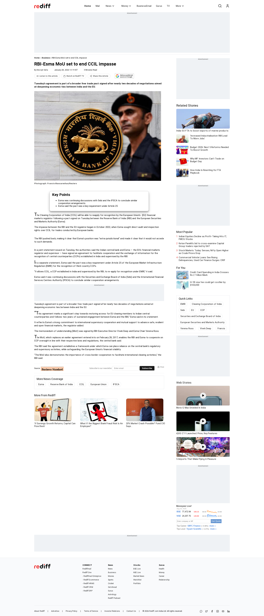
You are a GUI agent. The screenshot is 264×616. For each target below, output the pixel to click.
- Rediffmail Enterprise (91, 576)
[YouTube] (223, 611)
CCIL (81, 384)
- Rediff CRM (87, 587)
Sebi (182, 310)
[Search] (220, 6)
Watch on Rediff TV (75, 76)
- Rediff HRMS (88, 583)
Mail (98, 6)
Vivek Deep (205, 328)
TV (168, 6)
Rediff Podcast (114, 598)
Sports (111, 580)
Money (124, 6)
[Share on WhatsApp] (201, 611)
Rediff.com (153, 611)
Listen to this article (49, 76)
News (108, 6)
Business (46, 58)
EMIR (182, 304)
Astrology (112, 594)
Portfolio (137, 583)
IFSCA (116, 384)
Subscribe (147, 368)
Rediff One (86, 572)
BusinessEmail (144, 6)
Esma (41, 384)
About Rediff (39, 611)
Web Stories (183, 382)
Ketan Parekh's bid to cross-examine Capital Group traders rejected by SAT (201, 245)
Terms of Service (91, 611)
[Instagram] (217, 611)
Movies (111, 576)
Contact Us (131, 611)
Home (87, 6)
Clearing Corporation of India (207, 304)
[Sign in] (227, 6)
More (178, 6)
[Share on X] (206, 611)
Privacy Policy (71, 611)
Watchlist (137, 580)
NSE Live (137, 572)
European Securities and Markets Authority (202, 322)
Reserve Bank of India (61, 384)
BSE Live (137, 569)
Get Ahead (112, 587)
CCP (202, 310)
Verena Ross (187, 328)
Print (162, 367)
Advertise (55, 611)
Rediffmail (86, 569)
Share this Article (100, 76)
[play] (203, 396)
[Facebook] (212, 611)
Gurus (159, 6)
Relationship (164, 580)
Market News (138, 576)
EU (192, 310)
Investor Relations (112, 611)
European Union (98, 384)
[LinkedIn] (228, 611)
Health (161, 569)
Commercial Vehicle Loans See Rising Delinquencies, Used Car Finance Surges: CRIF (202, 259)
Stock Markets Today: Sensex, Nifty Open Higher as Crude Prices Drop (204, 252)
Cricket (111, 583)
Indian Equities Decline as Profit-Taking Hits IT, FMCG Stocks (203, 238)
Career (161, 576)
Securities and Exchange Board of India (200, 316)
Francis (221, 328)
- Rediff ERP (87, 591)
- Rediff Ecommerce (90, 580)
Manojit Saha (42, 70)
